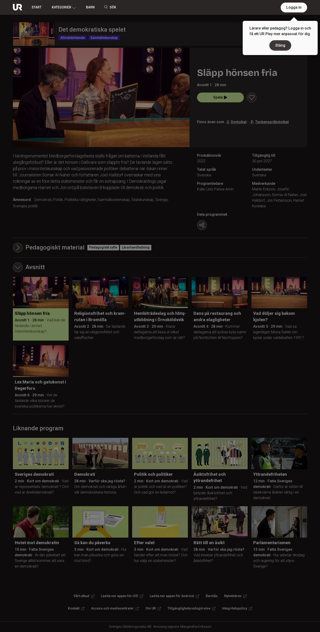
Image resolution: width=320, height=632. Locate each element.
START (36, 7)
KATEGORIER (61, 7)
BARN (90, 7)
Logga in (293, 7)
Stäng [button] (280, 45)
